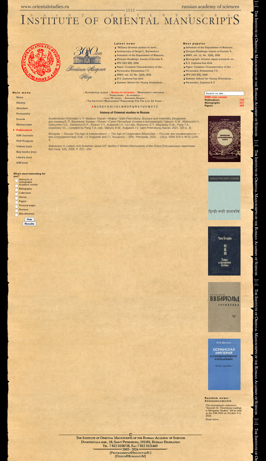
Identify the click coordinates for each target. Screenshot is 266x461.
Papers (22, 201)
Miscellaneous (26, 213)
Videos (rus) (24, 146)
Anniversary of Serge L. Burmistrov (138, 51)
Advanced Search (134, 98)
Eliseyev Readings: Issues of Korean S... (141, 59)
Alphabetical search (96, 92)
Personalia (23, 113)
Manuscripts (24, 124)
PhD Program (24, 140)
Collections (25, 193)
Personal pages (27, 205)
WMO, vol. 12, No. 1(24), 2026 (134, 75)
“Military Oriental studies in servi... (137, 47)
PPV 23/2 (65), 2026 (128, 63)
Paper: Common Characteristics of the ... (141, 67)
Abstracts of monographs (25, 180)
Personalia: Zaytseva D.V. (200, 82)
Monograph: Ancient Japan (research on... (211, 59)
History (20, 102)
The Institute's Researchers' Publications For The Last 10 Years (124, 100)
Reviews (23, 209)
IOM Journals (24, 135)
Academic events (28, 184)
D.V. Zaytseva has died (130, 78)
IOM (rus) (22, 162)
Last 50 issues (113, 98)
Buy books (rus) (26, 151)
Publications (24, 130)
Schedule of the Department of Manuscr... (141, 55)
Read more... (213, 419)
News (19, 97)
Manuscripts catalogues (151, 92)
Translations (116, 95)
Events (20, 119)
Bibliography (25, 189)
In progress (133, 95)
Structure (22, 108)
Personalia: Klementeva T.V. (133, 71)
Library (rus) (24, 157)
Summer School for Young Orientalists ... (141, 82)
